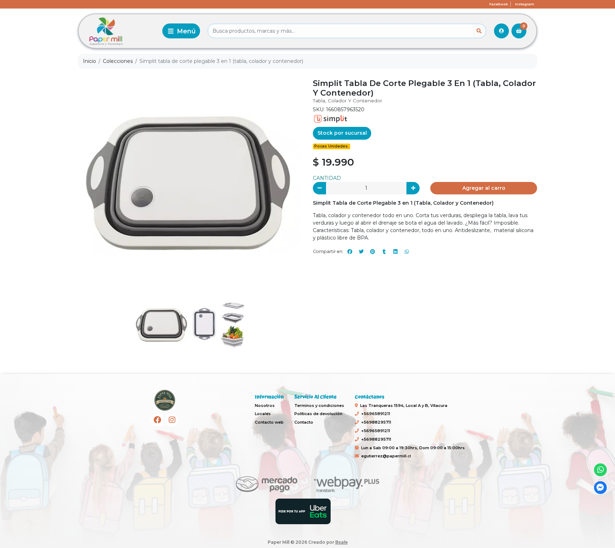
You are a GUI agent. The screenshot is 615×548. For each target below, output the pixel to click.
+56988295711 (376, 422)
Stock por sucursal (342, 133)
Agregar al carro (483, 188)
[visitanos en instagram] (171, 419)
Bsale (341, 542)
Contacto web (269, 422)
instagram (524, 4)
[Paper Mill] (119, 31)
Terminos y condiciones (319, 405)
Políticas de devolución (318, 413)
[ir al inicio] (164, 400)
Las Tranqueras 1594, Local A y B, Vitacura (403, 405)
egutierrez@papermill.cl (386, 455)
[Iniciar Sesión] (501, 30)
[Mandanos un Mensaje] (600, 487)
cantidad (327, 178)
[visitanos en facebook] (157, 419)
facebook (498, 4)
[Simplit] (330, 118)
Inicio (89, 61)
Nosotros (265, 405)
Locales (263, 413)
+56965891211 (375, 413)
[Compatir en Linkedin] (395, 252)
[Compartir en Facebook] (350, 252)
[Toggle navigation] (181, 30)
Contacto (303, 422)
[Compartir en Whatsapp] (407, 252)
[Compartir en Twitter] (361, 252)
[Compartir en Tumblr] (384, 252)
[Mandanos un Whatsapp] (600, 470)
